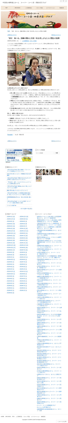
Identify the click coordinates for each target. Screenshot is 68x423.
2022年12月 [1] (23, 257)
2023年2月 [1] (10, 257)
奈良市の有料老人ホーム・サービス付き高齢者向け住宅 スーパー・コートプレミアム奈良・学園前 (49, 316)
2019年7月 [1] (23, 285)
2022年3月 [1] (23, 266)
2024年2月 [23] (11, 242)
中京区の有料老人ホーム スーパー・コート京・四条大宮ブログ (24, 2)
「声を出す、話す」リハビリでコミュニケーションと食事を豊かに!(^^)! (19, 182)
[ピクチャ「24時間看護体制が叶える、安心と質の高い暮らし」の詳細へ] (59, 169)
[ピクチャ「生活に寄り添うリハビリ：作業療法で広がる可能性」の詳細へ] (39, 169)
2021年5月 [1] (23, 278)
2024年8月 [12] (11, 235)
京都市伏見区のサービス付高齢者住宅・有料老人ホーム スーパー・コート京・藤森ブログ (49, 256)
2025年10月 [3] (23, 219)
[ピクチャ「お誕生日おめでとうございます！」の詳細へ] (39, 176)
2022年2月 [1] (10, 269)
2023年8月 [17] (11, 250)
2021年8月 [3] (10, 276)
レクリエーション (50, 7)
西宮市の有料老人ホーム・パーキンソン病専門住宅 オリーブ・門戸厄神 (49, 238)
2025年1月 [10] (23, 228)
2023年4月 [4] (10, 254)
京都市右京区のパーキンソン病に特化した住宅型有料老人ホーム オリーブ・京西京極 (49, 220)
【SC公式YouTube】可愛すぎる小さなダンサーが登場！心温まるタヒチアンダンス (19, 178)
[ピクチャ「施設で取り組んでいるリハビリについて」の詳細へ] (52, 169)
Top (6, 7)
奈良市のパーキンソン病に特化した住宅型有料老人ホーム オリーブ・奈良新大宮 (49, 217)
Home (2, 416)
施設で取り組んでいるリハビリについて (17, 190)
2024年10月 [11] (11, 233)
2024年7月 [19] (23, 235)
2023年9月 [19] (23, 247)
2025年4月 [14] (11, 226)
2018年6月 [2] (10, 292)
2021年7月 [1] (23, 276)
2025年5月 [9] (23, 223)
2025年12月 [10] (24, 216)
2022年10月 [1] (11, 259)
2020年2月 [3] (23, 283)
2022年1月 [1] (23, 269)
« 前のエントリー (11, 35)
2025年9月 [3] (10, 221)
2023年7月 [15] (23, 250)
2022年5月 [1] (23, 264)
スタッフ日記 (39, 7)
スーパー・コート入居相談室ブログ (46, 405)
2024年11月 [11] (24, 231)
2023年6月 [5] (10, 252)
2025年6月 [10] (11, 223)
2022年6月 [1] (10, 264)
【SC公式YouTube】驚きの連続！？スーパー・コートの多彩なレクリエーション (19, 170)
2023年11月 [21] (24, 245)
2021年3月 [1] (23, 281)
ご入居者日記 (28, 7)
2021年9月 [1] (23, 273)
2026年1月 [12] (11, 216)
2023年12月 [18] (11, 245)
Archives (17, 7)
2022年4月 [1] (10, 266)
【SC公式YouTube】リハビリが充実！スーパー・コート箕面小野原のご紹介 (18, 202)
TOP (8, 31)
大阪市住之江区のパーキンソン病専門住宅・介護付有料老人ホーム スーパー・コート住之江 (49, 224)
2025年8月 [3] (23, 221)
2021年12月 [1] (11, 271)
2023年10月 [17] (11, 247)
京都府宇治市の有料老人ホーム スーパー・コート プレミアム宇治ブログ (49, 246)
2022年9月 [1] (23, 259)
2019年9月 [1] (10, 285)
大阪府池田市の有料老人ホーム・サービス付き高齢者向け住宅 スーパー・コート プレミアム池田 (49, 242)
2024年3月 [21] (23, 240)
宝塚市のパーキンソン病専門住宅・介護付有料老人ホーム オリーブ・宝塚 (49, 227)
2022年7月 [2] (23, 262)
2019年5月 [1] (23, 288)
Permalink (10, 134)
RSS (13, 416)
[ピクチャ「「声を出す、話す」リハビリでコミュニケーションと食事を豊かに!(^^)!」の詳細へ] (45, 169)
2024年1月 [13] (23, 242)
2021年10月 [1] (11, 273)
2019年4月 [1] (10, 290)
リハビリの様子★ (11, 205)
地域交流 (62, 7)
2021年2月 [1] (10, 283)
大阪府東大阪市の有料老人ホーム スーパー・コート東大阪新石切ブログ (49, 301)
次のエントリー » (56, 35)
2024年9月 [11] (23, 233)
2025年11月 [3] (11, 219)
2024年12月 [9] (11, 231)
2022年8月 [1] (10, 262)
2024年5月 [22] (23, 238)
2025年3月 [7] (23, 226)
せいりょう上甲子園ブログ (44, 407)
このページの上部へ (62, 421)
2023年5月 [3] (23, 252)
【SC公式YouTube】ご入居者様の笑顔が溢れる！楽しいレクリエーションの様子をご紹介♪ (19, 193)
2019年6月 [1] (10, 288)
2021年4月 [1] (10, 281)
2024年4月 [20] (11, 240)
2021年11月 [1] (23, 271)
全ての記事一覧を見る (26, 208)
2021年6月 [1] (10, 278)
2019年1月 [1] (23, 290)
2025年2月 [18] (11, 228)
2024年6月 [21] (11, 238)
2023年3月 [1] (23, 254)
